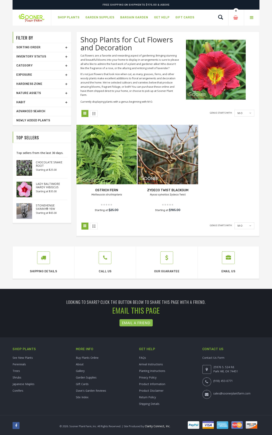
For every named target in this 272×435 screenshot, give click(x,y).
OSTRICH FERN (106, 190)
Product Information (152, 384)
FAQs (142, 358)
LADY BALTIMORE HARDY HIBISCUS (48, 185)
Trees (16, 371)
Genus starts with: (221, 112)
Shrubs (17, 377)
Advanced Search (30, 111)
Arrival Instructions (151, 364)
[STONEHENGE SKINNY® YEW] (22, 211)
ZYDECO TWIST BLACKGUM (167, 190)
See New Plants (23, 358)
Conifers (18, 390)
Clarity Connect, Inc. (157, 426)
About (80, 364)
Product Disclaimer (151, 390)
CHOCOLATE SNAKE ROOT (49, 164)
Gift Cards (82, 384)
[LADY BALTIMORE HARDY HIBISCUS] (22, 189)
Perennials (19, 364)
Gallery (80, 371)
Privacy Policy (148, 377)
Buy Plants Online (87, 358)
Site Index (82, 397)
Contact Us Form (213, 358)
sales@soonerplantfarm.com (231, 393)
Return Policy (147, 397)
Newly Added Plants (33, 120)
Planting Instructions (152, 371)
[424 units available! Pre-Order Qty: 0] (106, 155)
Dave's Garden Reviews (91, 390)
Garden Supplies (86, 377)
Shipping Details (149, 404)
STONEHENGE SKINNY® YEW (45, 207)
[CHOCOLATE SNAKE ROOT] (22, 168)
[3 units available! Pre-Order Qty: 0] (167, 155)
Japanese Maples (23, 384)
